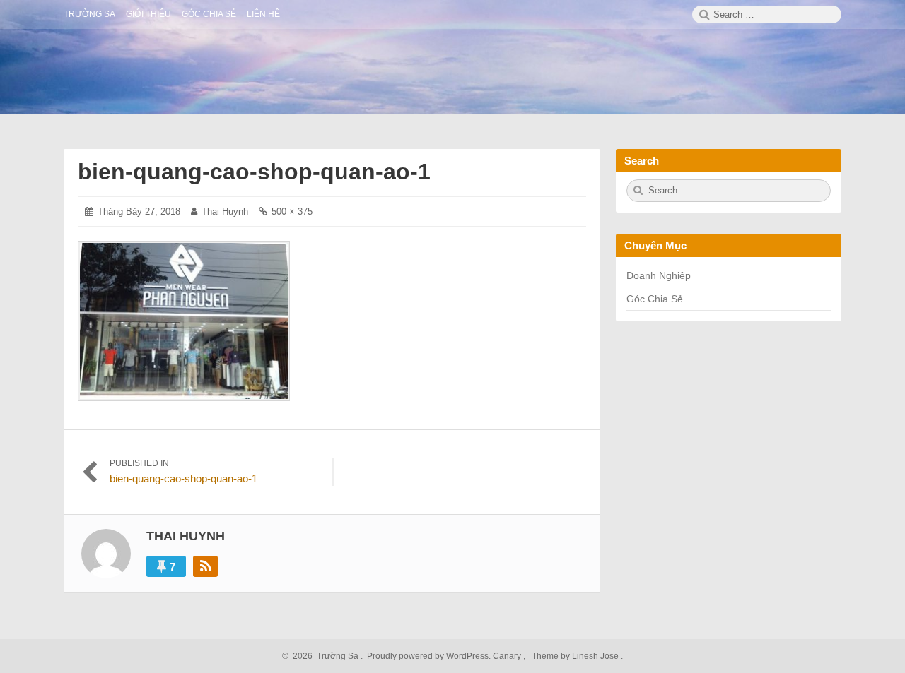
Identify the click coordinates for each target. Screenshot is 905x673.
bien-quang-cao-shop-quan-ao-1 (254, 171)
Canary (508, 656)
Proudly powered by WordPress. (429, 656)
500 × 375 (292, 211)
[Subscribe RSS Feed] (205, 566)
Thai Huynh (225, 211)
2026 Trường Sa (323, 656)
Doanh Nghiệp (658, 275)
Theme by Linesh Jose (576, 656)
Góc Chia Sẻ (654, 298)
